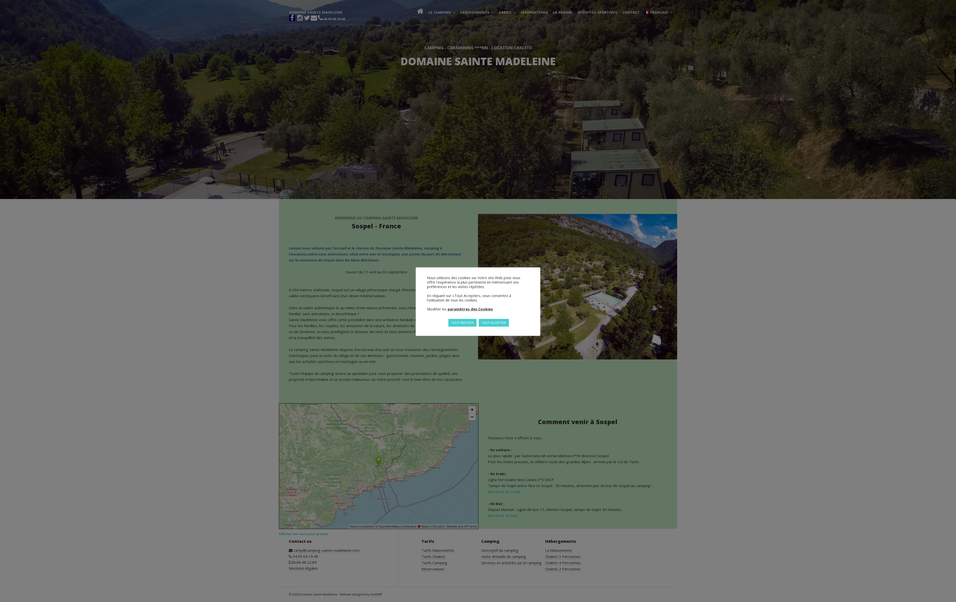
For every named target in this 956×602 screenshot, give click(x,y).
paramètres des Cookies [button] (470, 308)
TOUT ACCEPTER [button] (494, 322)
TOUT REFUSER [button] (462, 322)
